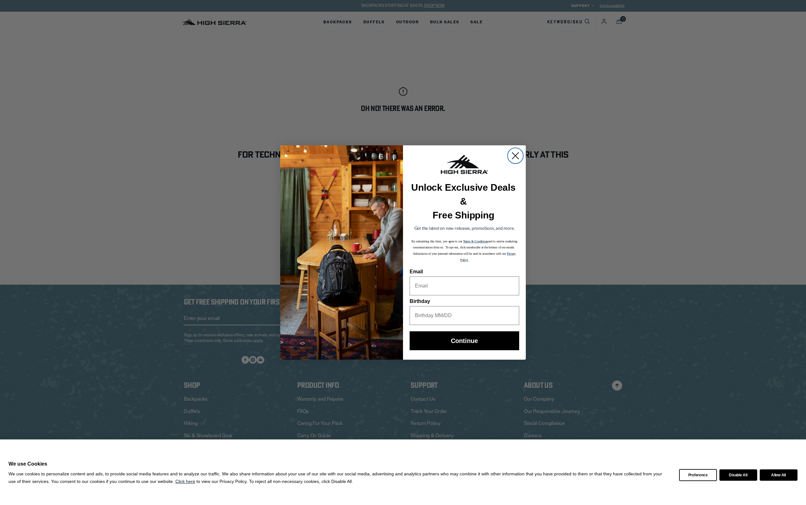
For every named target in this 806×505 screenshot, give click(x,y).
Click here (185, 481)
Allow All (778, 475)
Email (416, 271)
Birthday (420, 301)
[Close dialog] (515, 156)
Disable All (738, 475)
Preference (698, 475)
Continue (464, 340)
